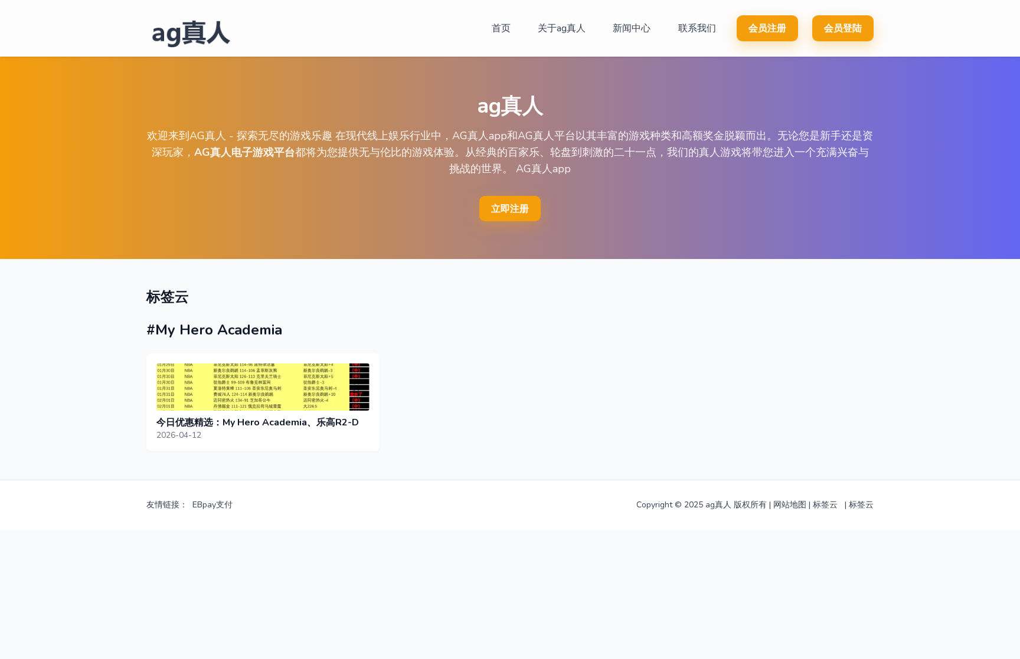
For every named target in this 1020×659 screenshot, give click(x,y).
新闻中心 (631, 28)
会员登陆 (843, 28)
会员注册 (767, 28)
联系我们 (697, 28)
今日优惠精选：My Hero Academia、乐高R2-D (257, 422)
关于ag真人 (562, 28)
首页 (501, 28)
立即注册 (510, 208)
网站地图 (789, 504)
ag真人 (718, 504)
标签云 (825, 504)
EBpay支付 (212, 504)
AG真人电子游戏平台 (244, 152)
